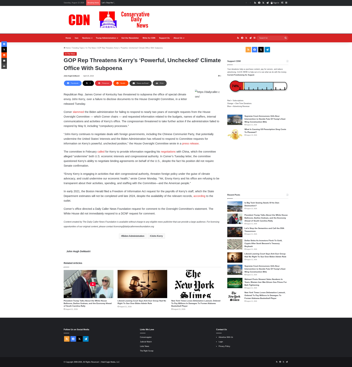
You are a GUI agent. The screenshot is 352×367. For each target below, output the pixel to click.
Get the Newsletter (130, 38)
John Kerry (157, 236)
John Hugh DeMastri (72, 76)
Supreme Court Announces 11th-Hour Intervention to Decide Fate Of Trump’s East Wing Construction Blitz (264, 119)
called (101, 151)
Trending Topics (78, 48)
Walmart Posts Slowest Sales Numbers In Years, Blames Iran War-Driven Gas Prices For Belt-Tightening (265, 282)
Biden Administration (133, 236)
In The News (91, 48)
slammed (78, 111)
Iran (76, 38)
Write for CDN (149, 38)
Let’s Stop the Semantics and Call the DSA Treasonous (124, 3)
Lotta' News (144, 346)
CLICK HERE (242, 72)
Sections (86, 38)
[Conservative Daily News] (110, 19)
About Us (178, 38)
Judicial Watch (146, 342)
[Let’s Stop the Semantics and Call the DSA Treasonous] (234, 232)
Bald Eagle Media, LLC (110, 362)
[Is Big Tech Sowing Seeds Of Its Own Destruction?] (234, 206)
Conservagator (146, 337)
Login (221, 342)
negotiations (168, 151)
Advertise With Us (226, 337)
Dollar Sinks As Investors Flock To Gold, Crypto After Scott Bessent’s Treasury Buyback (263, 243)
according (199, 195)
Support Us (164, 38)
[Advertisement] (257, 167)
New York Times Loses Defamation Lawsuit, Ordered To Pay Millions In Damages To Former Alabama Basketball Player (195, 303)
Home (68, 38)
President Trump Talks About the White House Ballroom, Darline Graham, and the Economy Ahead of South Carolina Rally (88, 303)
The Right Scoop (146, 351)
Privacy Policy (224, 346)
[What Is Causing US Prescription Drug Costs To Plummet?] (234, 134)
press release (190, 143)
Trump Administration (106, 38)
